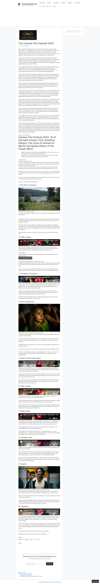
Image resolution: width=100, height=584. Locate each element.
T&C (34, 261)
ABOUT (54, 6)
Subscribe (49, 563)
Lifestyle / (20, 135)
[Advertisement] (50, 18)
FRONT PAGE (42, 2)
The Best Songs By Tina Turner (26, 574)
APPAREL (49, 2)
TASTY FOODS (77, 2)
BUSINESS (63, 2)
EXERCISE (70, 2)
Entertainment (26, 135)
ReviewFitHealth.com (29, 4)
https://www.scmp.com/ (26, 161)
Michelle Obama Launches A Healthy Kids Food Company (31, 576)
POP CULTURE (23, 572)
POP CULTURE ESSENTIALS (45, 6)
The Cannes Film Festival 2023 (26, 573)
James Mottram (22, 159)
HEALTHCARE (56, 2)
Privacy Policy (41, 261)
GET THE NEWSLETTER (25, 258)
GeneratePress (58, 582)
